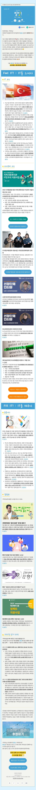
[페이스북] (14, 783)
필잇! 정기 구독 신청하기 (18, 760)
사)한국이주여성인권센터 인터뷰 (11, 297)
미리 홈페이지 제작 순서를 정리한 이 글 (20, 657)
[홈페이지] (9, 783)
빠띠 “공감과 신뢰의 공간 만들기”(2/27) (13, 587)
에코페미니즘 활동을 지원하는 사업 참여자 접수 (14, 623)
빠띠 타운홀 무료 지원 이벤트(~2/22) (12, 555)
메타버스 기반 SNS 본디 (17, 145)
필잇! (21, 33)
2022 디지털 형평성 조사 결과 (18, 397)
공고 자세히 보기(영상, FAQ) (18, 219)
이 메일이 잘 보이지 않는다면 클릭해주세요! (11, 4)
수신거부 (15, 778)
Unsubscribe (20, 778)
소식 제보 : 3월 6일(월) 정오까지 (18, 65)
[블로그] (18, 783)
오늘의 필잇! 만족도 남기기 (18, 768)
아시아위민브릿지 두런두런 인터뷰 (12, 329)
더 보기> (25, 113)
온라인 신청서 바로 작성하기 (18, 226)
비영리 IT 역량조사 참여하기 (18, 389)
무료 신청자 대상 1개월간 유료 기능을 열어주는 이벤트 (17, 559)
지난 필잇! (7, 115)
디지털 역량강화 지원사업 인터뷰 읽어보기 (18, 272)
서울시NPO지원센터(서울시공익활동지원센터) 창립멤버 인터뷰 (19, 689)
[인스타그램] (22, 783)
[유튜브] (26, 783)
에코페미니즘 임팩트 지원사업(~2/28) (13, 619)
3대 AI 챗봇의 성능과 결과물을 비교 (17, 129)
